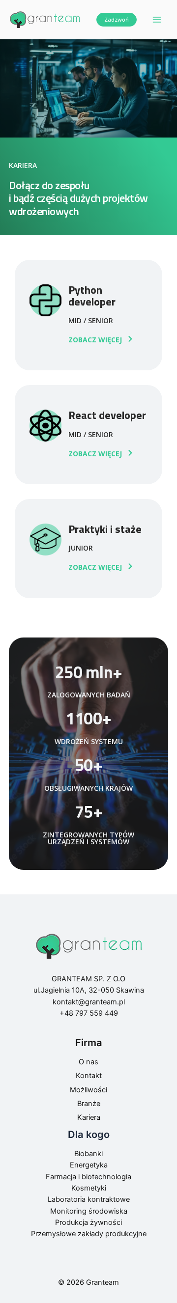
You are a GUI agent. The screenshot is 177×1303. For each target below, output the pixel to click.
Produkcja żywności (88, 1222)
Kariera (88, 1117)
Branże (88, 1103)
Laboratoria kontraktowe (89, 1199)
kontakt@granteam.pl (89, 1002)
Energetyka (89, 1165)
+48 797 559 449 (88, 1013)
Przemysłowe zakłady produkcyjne (89, 1233)
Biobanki (88, 1153)
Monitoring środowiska (88, 1211)
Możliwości (88, 1089)
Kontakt (89, 1075)
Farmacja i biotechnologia (88, 1176)
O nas (88, 1061)
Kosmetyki (88, 1188)
